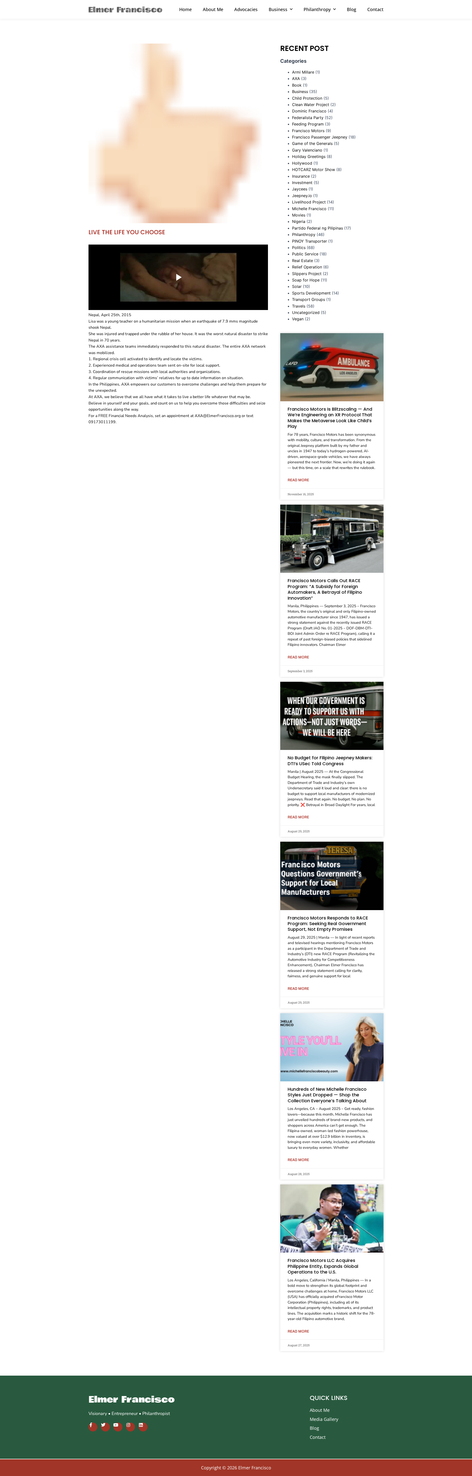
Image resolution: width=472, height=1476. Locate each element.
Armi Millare (303, 72)
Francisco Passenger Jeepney (319, 137)
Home (185, 9)
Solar (297, 286)
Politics (299, 247)
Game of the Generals (312, 143)
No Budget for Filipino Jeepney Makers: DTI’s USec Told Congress (330, 760)
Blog (351, 9)
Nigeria (298, 221)
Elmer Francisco (131, 1399)
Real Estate (302, 260)
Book (297, 85)
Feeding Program (308, 124)
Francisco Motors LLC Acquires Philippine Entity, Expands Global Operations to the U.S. (323, 1266)
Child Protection (307, 98)
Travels (298, 306)
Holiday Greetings (308, 156)
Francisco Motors (308, 130)
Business (300, 91)
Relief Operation (307, 266)
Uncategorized (306, 312)
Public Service (305, 253)
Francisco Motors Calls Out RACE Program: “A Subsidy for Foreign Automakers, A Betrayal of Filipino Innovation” (325, 589)
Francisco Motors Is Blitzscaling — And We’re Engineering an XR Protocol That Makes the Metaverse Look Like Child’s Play (330, 417)
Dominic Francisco (309, 111)
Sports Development (311, 293)
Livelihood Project (309, 202)
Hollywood (302, 163)
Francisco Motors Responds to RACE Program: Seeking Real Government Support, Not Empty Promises (328, 923)
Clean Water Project (310, 104)
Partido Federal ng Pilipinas (317, 228)
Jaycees (299, 188)
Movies (298, 215)
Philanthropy (303, 234)
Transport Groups (308, 299)
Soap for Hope (306, 280)
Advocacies (246, 9)
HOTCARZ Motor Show (313, 169)
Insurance (301, 176)
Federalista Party (308, 117)
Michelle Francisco (309, 208)
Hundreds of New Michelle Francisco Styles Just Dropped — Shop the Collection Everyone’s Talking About (327, 1095)
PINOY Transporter (309, 241)
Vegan (298, 318)
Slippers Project (307, 273)
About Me (213, 9)
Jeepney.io (302, 195)
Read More (298, 480)
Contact (375, 9)
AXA (296, 78)
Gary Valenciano (307, 150)
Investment (302, 182)
